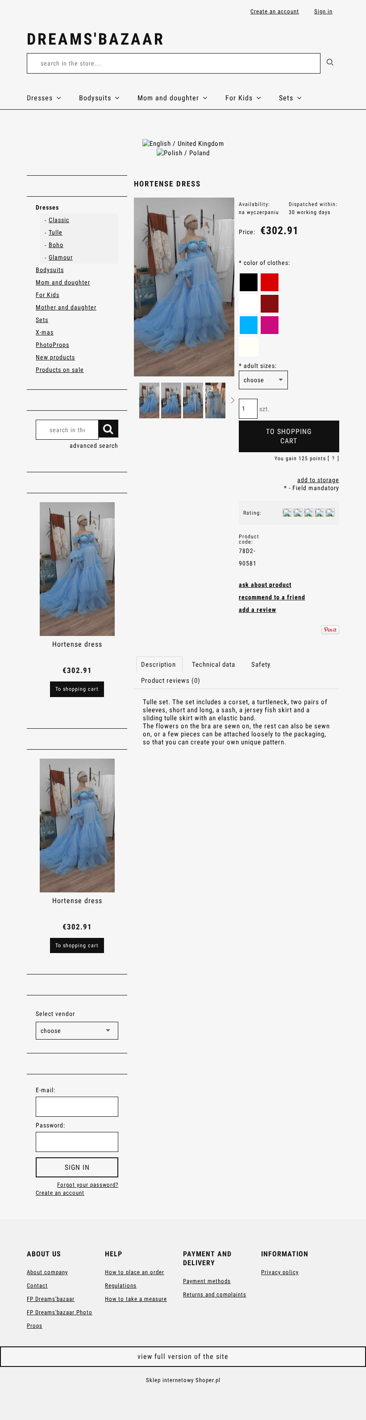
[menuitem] (53, 98)
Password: (50, 1125)
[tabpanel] (236, 730)
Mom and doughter (63, 282)
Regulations (121, 1285)
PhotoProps (52, 344)
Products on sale (60, 369)
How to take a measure (136, 1299)
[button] (232, 400)
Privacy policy (280, 1272)
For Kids (47, 294)
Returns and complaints (214, 1294)
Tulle (55, 232)
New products (55, 357)
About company (47, 1272)
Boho (56, 244)
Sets (42, 319)
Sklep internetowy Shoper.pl (183, 1380)
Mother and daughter (66, 307)
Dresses (47, 207)
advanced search (94, 445)
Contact (37, 1285)
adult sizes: (258, 365)
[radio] (248, 282)
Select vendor (55, 1014)
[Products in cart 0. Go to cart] (329, 41)
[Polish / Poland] (183, 153)
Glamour (61, 257)
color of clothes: (264, 262)
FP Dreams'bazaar (51, 1299)
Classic (59, 219)
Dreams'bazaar (96, 39)
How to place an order (134, 1272)
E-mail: (45, 1090)
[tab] (159, 664)
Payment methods (207, 1281)
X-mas (45, 332)
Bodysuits (50, 269)
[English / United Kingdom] (183, 143)
